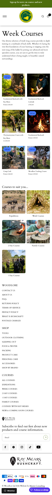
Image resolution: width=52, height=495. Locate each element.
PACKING (6, 350)
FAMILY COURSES (10, 402)
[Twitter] (13, 447)
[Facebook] (5, 447)
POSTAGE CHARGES (11, 320)
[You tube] (38, 447)
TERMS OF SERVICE (11, 307)
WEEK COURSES (9, 389)
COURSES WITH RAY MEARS (15, 406)
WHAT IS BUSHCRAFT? (12, 316)
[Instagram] (22, 447)
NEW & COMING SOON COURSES (17, 410)
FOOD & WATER (9, 346)
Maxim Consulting (37, 486)
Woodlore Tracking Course (37, 171)
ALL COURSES (8, 380)
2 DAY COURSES (9, 393)
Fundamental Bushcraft (36, 135)
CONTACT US (8, 290)
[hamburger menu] (4, 16)
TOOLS (5, 333)
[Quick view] (22, 77)
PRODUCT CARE (10, 355)
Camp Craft (7, 171)
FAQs (4, 299)
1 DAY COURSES (9, 397)
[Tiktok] (30, 447)
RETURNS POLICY (10, 303)
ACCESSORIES (8, 363)
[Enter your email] (45, 437)
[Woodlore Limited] (26, 16)
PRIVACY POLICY (10, 312)
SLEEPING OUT (9, 342)
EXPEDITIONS (8, 384)
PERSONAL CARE (10, 359)
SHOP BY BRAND (10, 367)
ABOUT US (7, 295)
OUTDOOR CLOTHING (13, 337)
